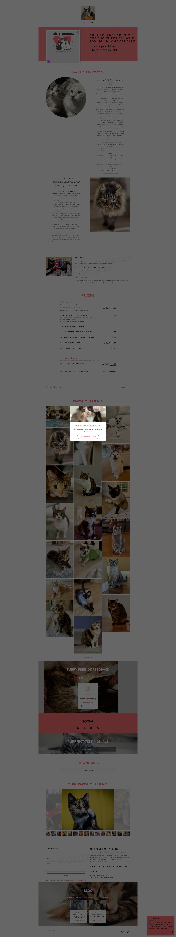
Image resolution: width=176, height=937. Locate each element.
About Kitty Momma (88, 436)
